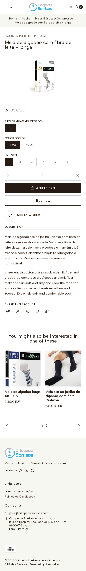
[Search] (10, 7)
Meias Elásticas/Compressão (54, 18)
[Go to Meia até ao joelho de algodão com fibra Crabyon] (63, 368)
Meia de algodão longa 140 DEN (23, 394)
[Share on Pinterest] (37, 311)
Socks (26, 18)
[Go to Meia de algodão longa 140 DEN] (23, 368)
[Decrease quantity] (8, 175)
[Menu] (4, 7)
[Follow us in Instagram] (21, 470)
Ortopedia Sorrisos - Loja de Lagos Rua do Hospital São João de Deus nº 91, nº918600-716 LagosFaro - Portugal (39, 524)
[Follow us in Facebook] (27, 470)
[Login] (70, 7)
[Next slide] (78, 425)
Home (13, 18)
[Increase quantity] (77, 175)
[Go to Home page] (40, 7)
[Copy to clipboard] (47, 311)
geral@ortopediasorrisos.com (29, 513)
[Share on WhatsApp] (27, 311)
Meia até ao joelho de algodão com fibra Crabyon (62, 396)
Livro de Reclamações (19, 491)
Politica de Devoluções (20, 496)
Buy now (43, 200)
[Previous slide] (8, 425)
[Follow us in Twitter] (32, 470)
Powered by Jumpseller (44, 564)
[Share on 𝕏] (17, 311)
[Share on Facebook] (8, 311)
